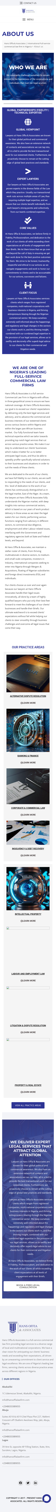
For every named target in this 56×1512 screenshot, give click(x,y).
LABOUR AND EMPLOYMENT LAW (28, 974)
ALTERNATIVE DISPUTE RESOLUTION (28, 696)
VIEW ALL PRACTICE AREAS (28, 1105)
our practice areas (28, 647)
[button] (28, 19)
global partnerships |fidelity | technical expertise (28, 111)
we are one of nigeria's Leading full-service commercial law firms (28, 376)
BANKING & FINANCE (28, 756)
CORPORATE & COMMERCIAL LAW (28, 808)
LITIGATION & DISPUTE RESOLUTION (28, 1025)
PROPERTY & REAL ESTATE (28, 1085)
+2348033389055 (11, 1406)
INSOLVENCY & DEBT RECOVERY (28, 848)
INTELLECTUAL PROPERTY (28, 914)
